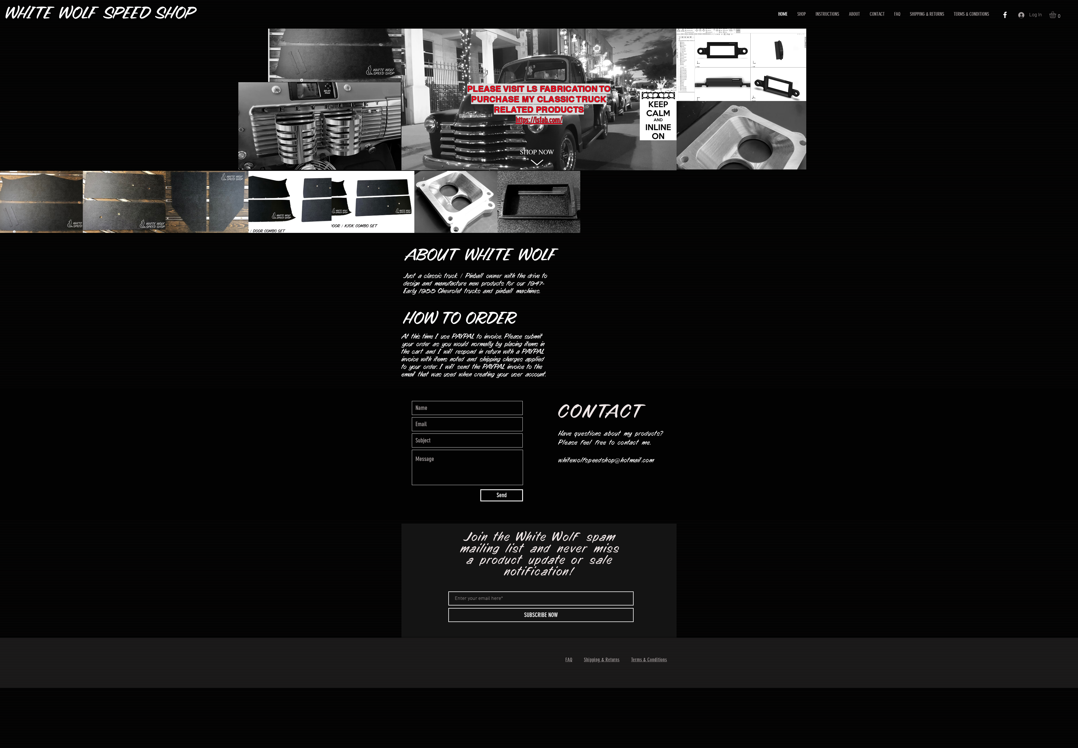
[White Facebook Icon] (1005, 15)
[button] (1056, 14)
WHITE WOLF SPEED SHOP (101, 14)
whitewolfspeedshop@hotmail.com (606, 460)
